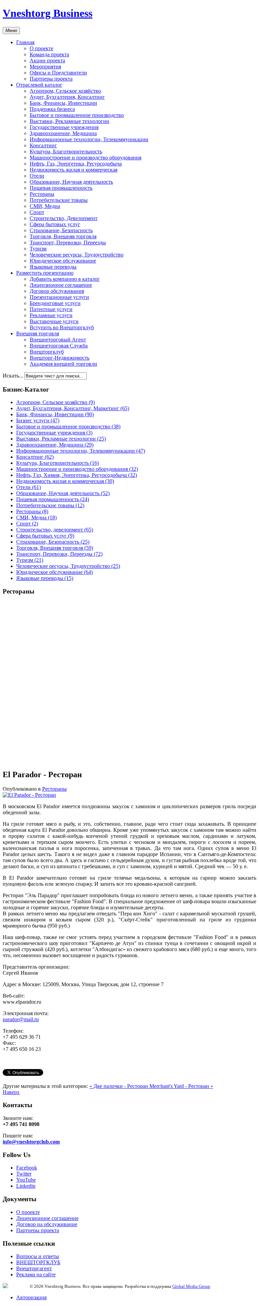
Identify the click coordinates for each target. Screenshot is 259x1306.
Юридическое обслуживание (63, 261)
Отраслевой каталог (39, 85)
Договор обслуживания (57, 291)
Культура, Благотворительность (66, 151)
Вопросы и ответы (37, 1256)
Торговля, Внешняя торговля (63, 236)
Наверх (11, 1092)
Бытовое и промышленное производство (77, 115)
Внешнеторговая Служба (59, 345)
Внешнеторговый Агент (58, 339)
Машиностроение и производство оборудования (85, 157)
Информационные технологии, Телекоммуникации (89, 139)
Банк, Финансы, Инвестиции (63, 103)
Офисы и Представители (58, 72)
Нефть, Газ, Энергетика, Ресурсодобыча (76, 163)
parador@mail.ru (21, 1019)
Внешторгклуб (47, 352)
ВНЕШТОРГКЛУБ (38, 1262)
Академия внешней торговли (63, 364)
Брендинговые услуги (55, 303)
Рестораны (42, 194)
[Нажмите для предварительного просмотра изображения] (29, 795)
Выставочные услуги (54, 321)
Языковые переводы (53, 267)
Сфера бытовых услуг (55, 224)
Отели (37, 176)
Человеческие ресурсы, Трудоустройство (76, 254)
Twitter (23, 1174)
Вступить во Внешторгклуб (62, 327)
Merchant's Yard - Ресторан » (181, 1086)
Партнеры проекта (51, 79)
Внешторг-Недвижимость (59, 358)
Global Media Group (191, 1286)
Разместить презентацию (45, 273)
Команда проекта (49, 54)
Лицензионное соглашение (61, 285)
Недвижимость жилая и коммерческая (73, 170)
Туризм (38, 248)
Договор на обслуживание (46, 1224)
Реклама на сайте (36, 1274)
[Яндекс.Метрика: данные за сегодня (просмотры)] (16, 1285)
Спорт (37, 212)
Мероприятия (45, 66)
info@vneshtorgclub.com (31, 1142)
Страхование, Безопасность (61, 230)
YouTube (26, 1180)
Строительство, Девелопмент (63, 218)
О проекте (41, 48)
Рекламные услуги (51, 315)
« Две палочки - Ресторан (119, 1086)
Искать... (13, 375)
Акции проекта (47, 60)
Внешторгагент (34, 1268)
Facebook (26, 1168)
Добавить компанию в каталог (65, 279)
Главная (25, 42)
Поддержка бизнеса (52, 109)
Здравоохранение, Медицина (63, 133)
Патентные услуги (51, 309)
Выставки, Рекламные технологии (69, 121)
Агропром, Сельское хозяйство (65, 91)
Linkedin (25, 1186)
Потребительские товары (59, 200)
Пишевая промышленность (61, 188)
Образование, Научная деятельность (71, 182)
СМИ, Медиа (45, 206)
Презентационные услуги (59, 297)
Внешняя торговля (37, 333)
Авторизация (31, 1297)
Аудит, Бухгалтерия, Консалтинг (67, 97)
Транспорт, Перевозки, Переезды (68, 242)
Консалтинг (43, 145)
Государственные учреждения (64, 127)
